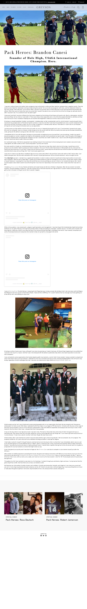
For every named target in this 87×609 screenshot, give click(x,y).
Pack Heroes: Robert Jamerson (62, 520)
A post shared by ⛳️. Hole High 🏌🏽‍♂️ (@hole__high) (27, 222)
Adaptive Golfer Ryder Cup (63, 360)
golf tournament (14, 167)
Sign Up (74, 2)
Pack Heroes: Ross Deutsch (20, 520)
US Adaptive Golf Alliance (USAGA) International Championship (36, 455)
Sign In (69, 2)
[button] (78, 7)
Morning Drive (13, 291)
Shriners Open (43, 449)
